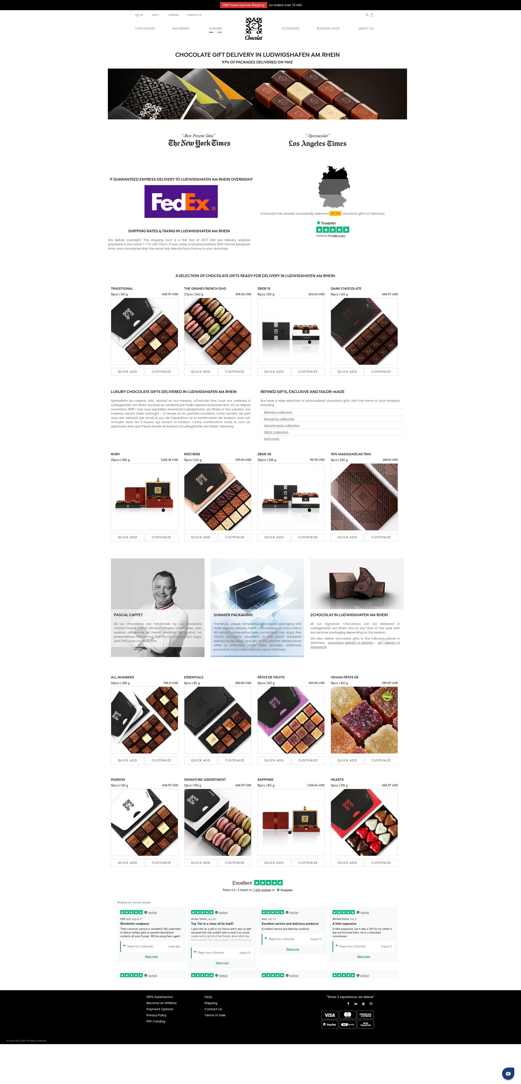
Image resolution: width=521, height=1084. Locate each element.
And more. (272, 439)
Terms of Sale (215, 1015)
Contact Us (213, 1009)
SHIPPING (174, 15)
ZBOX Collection (276, 432)
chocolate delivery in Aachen (350, 643)
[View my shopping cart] (371, 15)
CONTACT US (194, 15)
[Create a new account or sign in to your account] (367, 14)
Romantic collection (279, 419)
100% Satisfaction (160, 997)
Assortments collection (282, 425)
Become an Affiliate (162, 1003)
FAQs (208, 997)
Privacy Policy (156, 1015)
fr (141, 15)
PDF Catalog (156, 1021)
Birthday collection (278, 412)
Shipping (211, 1003)
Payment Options (160, 1009)
